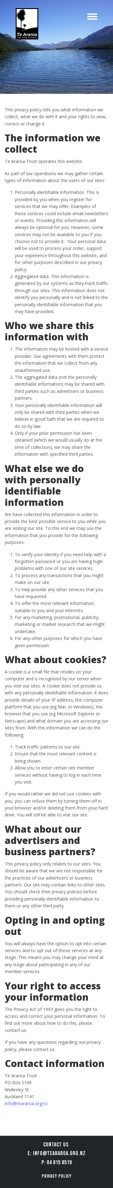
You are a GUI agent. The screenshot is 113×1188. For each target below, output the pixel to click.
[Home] (27, 23)
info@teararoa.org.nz (26, 1103)
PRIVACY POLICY (57, 1176)
